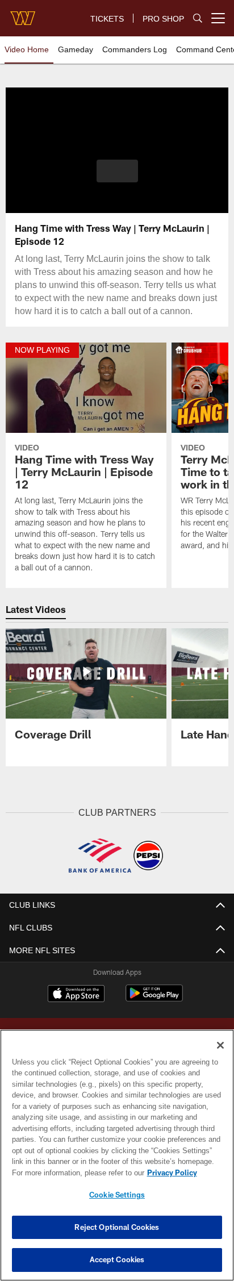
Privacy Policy (74, 1172)
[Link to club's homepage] (22, 14)
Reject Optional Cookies (116, 1227)
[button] (117, 177)
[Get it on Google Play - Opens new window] (154, 1011)
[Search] (197, 18)
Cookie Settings (117, 1194)
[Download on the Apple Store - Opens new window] (76, 1007)
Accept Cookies (117, 1259)
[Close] (220, 1045)
